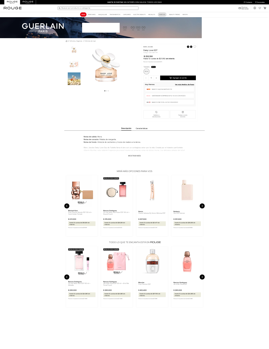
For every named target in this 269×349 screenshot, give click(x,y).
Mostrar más (134, 156)
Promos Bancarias (245, 8)
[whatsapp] (191, 47)
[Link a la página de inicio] (66, 41)
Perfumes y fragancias (76, 41)
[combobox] (98, 8)
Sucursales (261, 2)
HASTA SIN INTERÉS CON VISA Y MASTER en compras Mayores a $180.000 (134, 2)
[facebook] (188, 47)
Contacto (249, 2)
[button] (146, 71)
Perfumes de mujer (90, 41)
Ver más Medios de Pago (184, 84)
